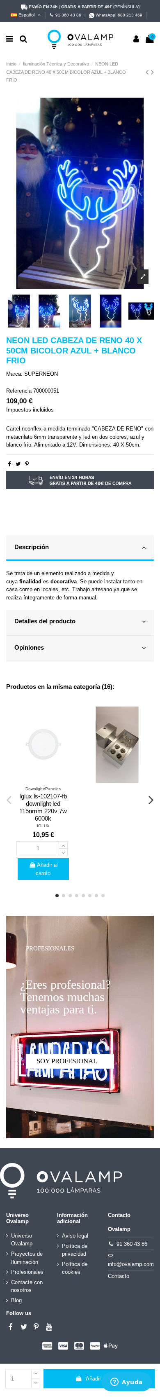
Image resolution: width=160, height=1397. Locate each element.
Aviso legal (75, 1236)
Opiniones (29, 647)
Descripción (31, 547)
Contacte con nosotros (27, 1286)
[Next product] (152, 72)
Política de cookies (74, 1268)
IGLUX (43, 826)
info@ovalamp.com (131, 1264)
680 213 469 (130, 15)
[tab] (80, 548)
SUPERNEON (41, 374)
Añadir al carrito (104, 1379)
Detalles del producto (44, 621)
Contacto (118, 1276)
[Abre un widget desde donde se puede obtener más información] (126, 1382)
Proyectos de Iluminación (27, 1258)
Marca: (14, 374)
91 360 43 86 (68, 15)
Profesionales (27, 1272)
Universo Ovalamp (21, 1240)
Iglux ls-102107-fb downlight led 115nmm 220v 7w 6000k (43, 807)
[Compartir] (9, 464)
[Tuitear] (18, 464)
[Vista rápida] (43, 780)
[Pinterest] (27, 464)
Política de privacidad (74, 1250)
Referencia (19, 391)
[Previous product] (148, 72)
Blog (16, 1300)
